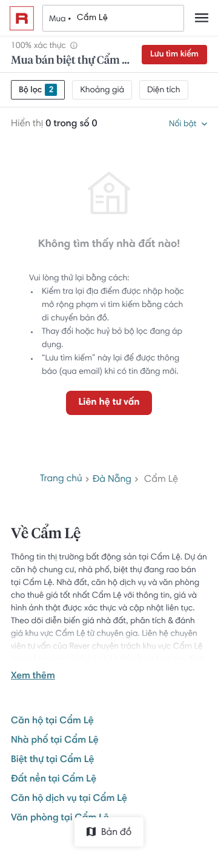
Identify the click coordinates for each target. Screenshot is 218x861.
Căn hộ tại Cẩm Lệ (52, 721)
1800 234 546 (92, 659)
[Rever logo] (22, 18)
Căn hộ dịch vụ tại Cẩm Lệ (69, 799)
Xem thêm (33, 676)
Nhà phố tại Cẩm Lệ (55, 741)
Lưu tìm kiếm (174, 54)
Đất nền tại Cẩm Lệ (53, 780)
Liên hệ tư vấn (108, 403)
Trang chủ (61, 479)
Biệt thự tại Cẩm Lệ (52, 760)
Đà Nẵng (112, 480)
